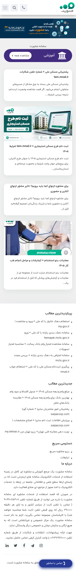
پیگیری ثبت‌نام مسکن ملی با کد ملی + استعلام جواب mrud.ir (39, 369)
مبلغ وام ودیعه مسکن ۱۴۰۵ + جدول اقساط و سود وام (39, 392)
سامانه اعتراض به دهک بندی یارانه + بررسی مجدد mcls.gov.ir (41, 358)
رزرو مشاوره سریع (59, 451)
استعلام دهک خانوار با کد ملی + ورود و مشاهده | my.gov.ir (42, 324)
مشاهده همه (21, 56)
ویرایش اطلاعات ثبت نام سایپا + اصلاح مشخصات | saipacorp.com (40, 423)
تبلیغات (64, 458)
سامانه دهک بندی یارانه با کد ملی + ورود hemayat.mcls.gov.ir (46, 335)
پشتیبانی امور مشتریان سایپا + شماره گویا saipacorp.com (45, 411)
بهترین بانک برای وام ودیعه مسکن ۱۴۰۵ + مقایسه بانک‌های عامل (41, 400)
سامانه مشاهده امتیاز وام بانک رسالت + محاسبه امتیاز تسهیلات (38, 346)
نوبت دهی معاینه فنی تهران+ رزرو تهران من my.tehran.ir (37, 432)
